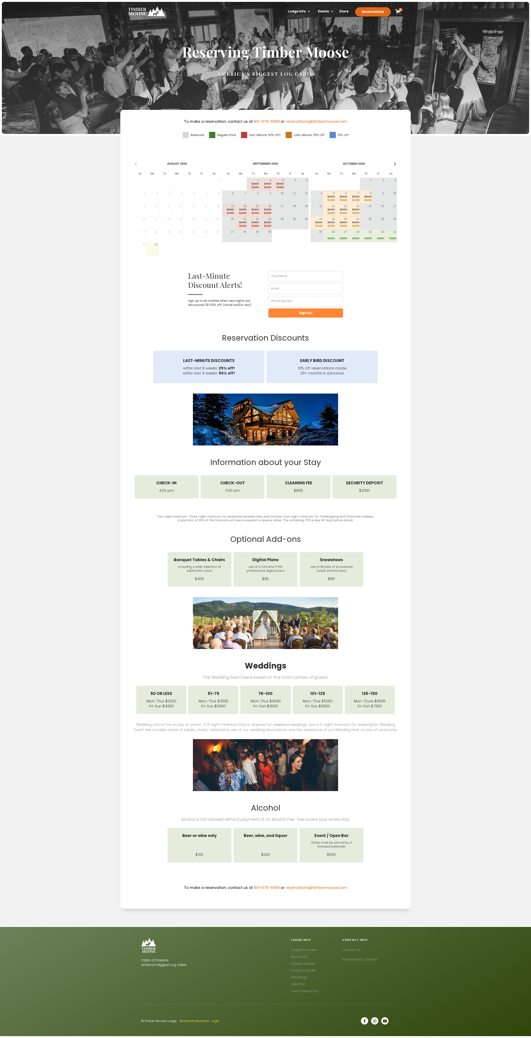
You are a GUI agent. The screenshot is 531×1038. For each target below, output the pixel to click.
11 (294, 193)
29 (257, 231)
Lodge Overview (304, 949)
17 (282, 206)
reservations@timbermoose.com (316, 121)
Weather (298, 984)
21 (244, 219)
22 (257, 219)
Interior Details (303, 963)
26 (306, 219)
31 (156, 244)
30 (269, 231)
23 (269, 219)
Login (215, 1021)
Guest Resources (305, 991)
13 (232, 206)
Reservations (373, 12)
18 (294, 206)
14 (244, 206)
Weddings (299, 977)
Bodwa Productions (194, 1021)
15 (257, 206)
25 (294, 219)
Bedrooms (299, 956)
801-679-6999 (267, 121)
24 (282, 219)
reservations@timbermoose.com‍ (316, 887)
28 (244, 231)
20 (232, 219)
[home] (146, 11)
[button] (297, 12)
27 (232, 231)
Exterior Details (303, 970)
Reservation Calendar (360, 959)
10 (282, 193)
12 (306, 193)
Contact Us (351, 949)
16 (269, 206)
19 (306, 206)
